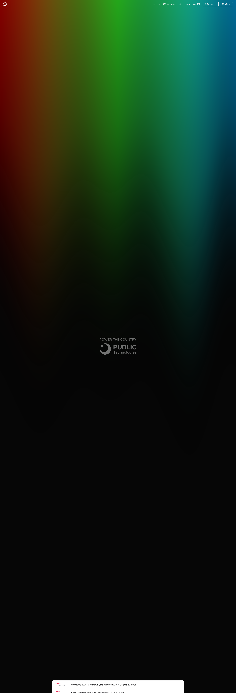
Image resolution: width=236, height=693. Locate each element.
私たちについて (169, 4)
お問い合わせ (226, 4)
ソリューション (184, 4)
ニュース (156, 4)
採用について (210, 4)
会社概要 (196, 4)
